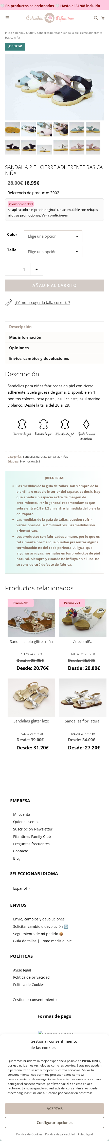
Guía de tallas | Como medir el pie (42, 940)
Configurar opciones (54, 1122)
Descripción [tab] (20, 326)
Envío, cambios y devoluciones (39, 919)
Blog (17, 858)
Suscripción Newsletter (32, 829)
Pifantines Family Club (32, 836)
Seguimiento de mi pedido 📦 (38, 933)
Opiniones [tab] (19, 347)
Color (12, 234)
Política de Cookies (29, 1134)
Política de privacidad (60, 1134)
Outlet (30, 33)
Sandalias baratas (48, 33)
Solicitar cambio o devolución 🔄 (40, 926)
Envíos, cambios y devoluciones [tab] (39, 358)
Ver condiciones (55, 215)
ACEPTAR (55, 1108)
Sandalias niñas (58, 456)
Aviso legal (85, 1134)
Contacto (20, 851)
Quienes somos (26, 821)
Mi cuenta (21, 814)
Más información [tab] (25, 337)
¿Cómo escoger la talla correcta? (42, 302)
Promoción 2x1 (30, 461)
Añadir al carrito (54, 285)
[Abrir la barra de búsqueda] (96, 17)
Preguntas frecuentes (31, 843)
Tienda (19, 33)
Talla (11, 249)
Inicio (8, 33)
